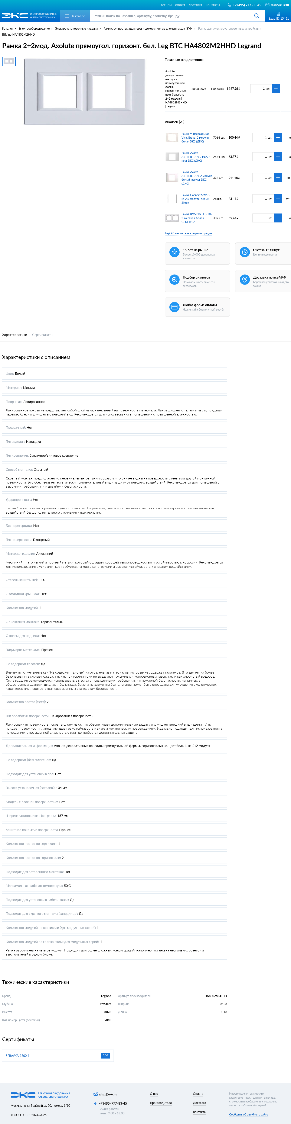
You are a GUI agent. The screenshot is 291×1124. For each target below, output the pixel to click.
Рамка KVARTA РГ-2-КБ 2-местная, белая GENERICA (197, 217)
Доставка (195, 4)
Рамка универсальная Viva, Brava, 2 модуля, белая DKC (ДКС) (195, 137)
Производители (161, 1103)
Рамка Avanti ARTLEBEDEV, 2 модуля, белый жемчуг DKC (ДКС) (197, 177)
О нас (154, 1093)
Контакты (213, 4)
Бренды (166, 4)
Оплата (180, 4)
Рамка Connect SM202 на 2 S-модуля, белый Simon (196, 198)
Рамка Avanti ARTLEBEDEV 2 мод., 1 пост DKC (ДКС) (196, 156)
